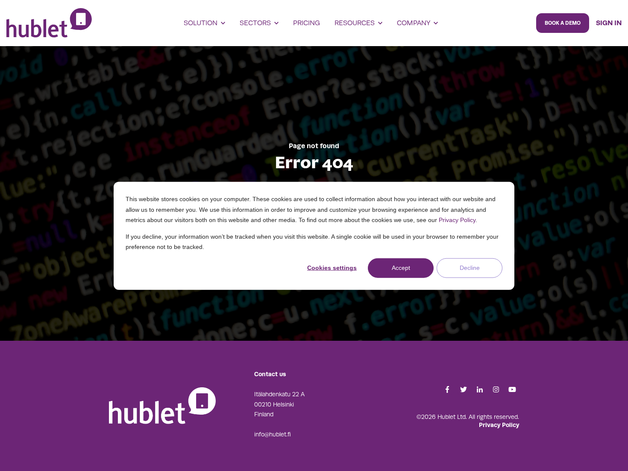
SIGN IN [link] (609, 23)
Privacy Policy (457, 219)
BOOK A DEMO (563, 23)
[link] (49, 22)
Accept (401, 267)
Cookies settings (332, 267)
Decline (470, 267)
